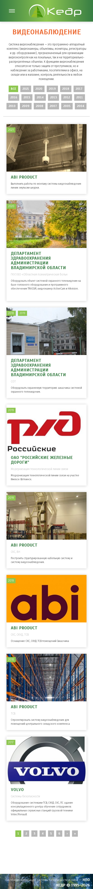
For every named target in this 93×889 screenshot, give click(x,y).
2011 (79, 97)
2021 (25, 89)
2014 (40, 97)
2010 (12, 106)
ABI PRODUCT (24, 177)
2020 (38, 89)
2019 (52, 89)
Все (13, 89)
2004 (80, 106)
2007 (53, 106)
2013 (53, 97)
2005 (67, 106)
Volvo (17, 789)
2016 (13, 97)
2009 (25, 106)
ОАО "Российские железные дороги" (42, 460)
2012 (66, 97)
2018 (65, 89)
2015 (27, 97)
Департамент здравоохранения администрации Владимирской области (38, 260)
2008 (39, 106)
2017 (79, 89)
